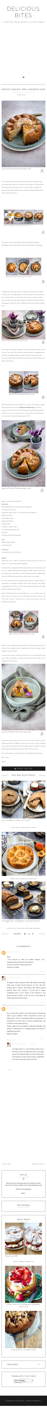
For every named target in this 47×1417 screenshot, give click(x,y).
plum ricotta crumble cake (23, 1350)
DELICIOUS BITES (23, 12)
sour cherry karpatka (23, 1261)
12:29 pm (33, 1044)
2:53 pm (27, 977)
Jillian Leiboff (14, 977)
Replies (12, 1040)
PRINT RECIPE (24, 769)
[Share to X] (25, 934)
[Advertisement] (23, 49)
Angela (10, 952)
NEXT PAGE (6, 1164)
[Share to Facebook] (29, 934)
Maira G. (37, 1400)
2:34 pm (17, 952)
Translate (30, 1382)
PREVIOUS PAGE (38, 1164)
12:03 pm (18, 1008)
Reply (42, 972)
